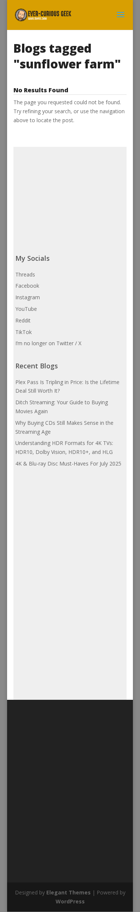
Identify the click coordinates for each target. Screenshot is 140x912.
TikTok (23, 332)
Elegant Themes (68, 892)
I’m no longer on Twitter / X (48, 343)
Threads (25, 274)
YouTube (26, 308)
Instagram (27, 297)
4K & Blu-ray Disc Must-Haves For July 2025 (68, 463)
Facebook (27, 285)
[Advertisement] (71, 193)
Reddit (23, 320)
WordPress (70, 901)
